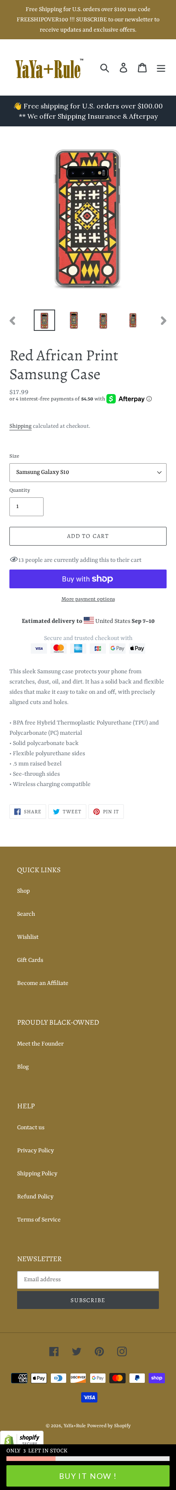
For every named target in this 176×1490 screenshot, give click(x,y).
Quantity (19, 491)
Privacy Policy (35, 1150)
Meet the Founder (40, 1043)
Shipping (20, 426)
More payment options (88, 599)
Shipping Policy (37, 1173)
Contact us (30, 1127)
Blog (23, 1066)
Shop (23, 891)
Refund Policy (35, 1196)
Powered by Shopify (109, 1426)
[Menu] (161, 67)
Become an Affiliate (42, 983)
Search (26, 914)
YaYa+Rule (75, 1426)
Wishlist (27, 937)
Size (14, 456)
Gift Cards (30, 960)
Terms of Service (39, 1219)
